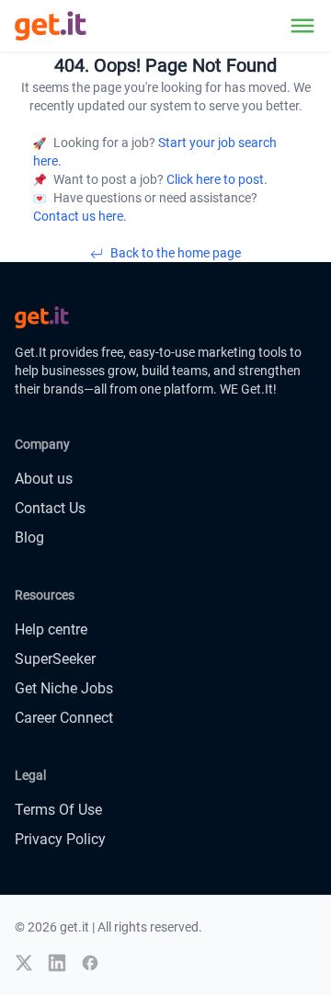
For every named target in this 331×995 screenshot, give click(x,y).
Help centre (51, 629)
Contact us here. (80, 216)
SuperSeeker (55, 659)
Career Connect (64, 717)
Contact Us (50, 508)
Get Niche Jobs (64, 688)
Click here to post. (216, 179)
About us (44, 478)
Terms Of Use (58, 809)
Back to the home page (175, 253)
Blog (29, 537)
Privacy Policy (60, 839)
